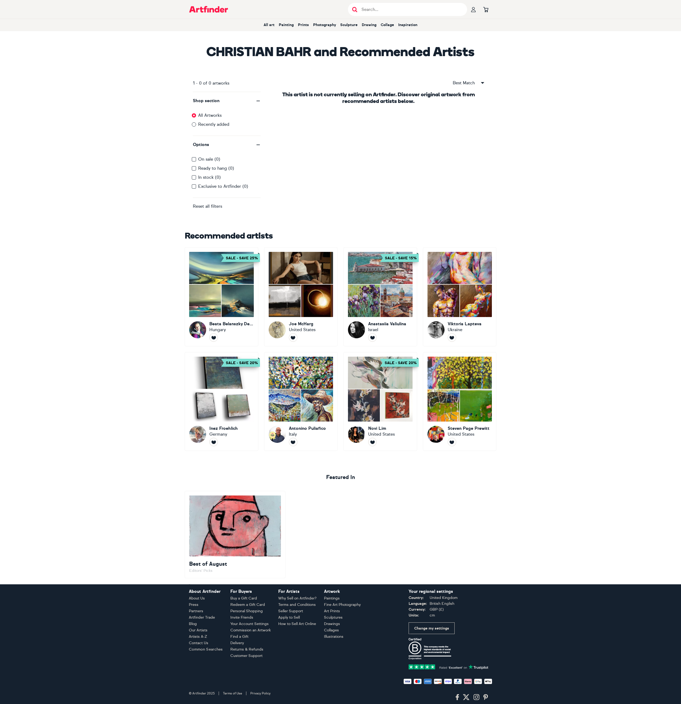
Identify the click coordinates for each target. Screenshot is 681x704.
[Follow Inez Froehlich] (213, 442)
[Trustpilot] (448, 666)
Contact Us (198, 643)
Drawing (369, 25)
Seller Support (290, 611)
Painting (286, 25)
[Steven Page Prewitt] (459, 401)
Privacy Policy (260, 693)
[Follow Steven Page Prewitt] (452, 442)
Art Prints (332, 611)
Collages (331, 630)
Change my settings (431, 628)
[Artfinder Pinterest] (485, 697)
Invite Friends (241, 617)
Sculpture (349, 25)
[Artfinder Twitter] (466, 697)
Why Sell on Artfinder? (297, 598)
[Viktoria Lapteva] (459, 297)
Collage (387, 25)
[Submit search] (355, 9)
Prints (303, 25)
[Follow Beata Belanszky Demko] (213, 337)
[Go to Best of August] (235, 534)
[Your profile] (473, 9)
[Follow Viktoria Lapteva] (452, 337)
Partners (196, 611)
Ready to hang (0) (216, 168)
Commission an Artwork (250, 630)
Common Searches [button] (206, 649)
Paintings (332, 598)
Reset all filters (207, 206)
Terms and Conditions (297, 604)
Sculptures (333, 617)
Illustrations (333, 636)
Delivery (237, 643)
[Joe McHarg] (301, 297)
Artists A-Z (198, 636)
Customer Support (246, 655)
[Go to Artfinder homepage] (208, 9)
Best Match (464, 82)
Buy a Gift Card (243, 598)
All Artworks (210, 115)
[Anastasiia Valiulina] (380, 297)
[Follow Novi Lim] (372, 442)
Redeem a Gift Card (247, 604)
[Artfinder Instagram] (476, 697)
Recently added (213, 124)
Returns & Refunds (246, 649)
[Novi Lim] (380, 401)
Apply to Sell (289, 617)
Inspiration (407, 25)
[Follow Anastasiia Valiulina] (372, 337)
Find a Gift (239, 636)
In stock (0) (209, 177)
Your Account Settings (249, 624)
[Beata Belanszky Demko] (221, 297)
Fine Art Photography (342, 604)
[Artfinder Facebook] (457, 697)
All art (269, 25)
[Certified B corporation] (430, 648)
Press (193, 604)
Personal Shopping (246, 611)
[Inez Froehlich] (221, 401)
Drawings (332, 624)
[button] (227, 101)
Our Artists (198, 630)
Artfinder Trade (202, 617)
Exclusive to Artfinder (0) (223, 186)
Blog (193, 624)
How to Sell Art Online (297, 624)
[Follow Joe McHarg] (293, 337)
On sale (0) (209, 159)
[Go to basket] (486, 9)
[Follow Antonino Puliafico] (293, 442)
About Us (197, 598)
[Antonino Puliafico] (301, 401)
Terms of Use (232, 693)
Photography (324, 25)
